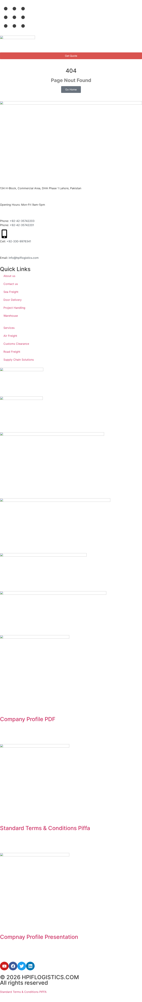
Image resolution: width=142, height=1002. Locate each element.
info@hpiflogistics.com (24, 257)
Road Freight (11, 351)
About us (9, 276)
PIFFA (42, 992)
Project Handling (14, 307)
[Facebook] (13, 966)
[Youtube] (4, 966)
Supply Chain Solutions (18, 359)
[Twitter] (21, 966)
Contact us (10, 284)
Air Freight (10, 335)
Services (9, 328)
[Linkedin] (30, 966)
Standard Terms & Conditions (19, 992)
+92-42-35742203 (22, 221)
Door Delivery (12, 299)
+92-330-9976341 (19, 241)
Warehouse (10, 315)
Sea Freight (10, 292)
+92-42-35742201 (22, 225)
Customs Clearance (16, 343)
